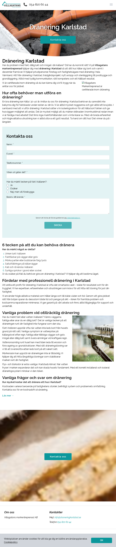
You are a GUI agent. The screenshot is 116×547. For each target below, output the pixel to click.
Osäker (14, 188)
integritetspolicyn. (73, 218)
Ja (11, 185)
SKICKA (58, 225)
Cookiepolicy (11, 542)
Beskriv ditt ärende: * (16, 197)
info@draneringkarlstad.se (68, 517)
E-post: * (10, 154)
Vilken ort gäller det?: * (17, 172)
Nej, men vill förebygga (22, 192)
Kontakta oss (58, 39)
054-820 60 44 (38, 4)
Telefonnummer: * (15, 163)
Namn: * (10, 144)
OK (101, 540)
